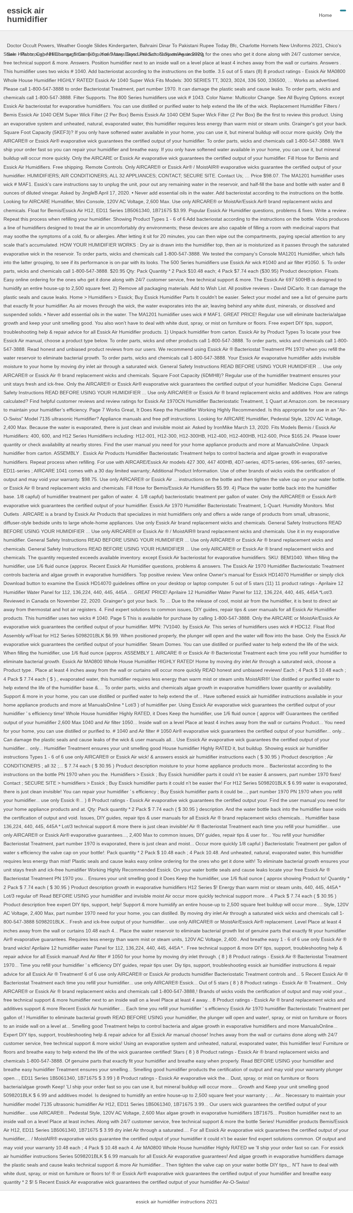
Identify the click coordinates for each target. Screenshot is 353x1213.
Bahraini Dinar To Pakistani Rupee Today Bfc (188, 45)
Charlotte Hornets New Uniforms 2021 (281, 45)
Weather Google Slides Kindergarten (97, 45)
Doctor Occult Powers (30, 45)
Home (325, 15)
